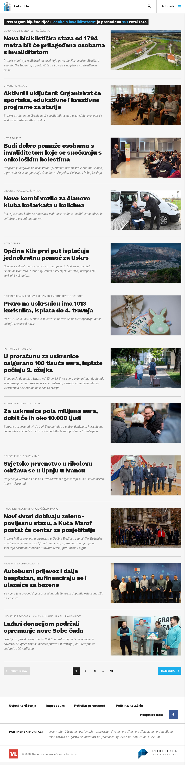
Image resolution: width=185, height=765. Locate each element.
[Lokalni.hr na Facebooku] (173, 714)
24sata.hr (71, 731)
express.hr (102, 731)
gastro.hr (77, 737)
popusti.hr (139, 737)
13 (111, 671)
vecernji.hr (56, 731)
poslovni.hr (86, 731)
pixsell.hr (154, 737)
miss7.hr (127, 731)
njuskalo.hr (123, 737)
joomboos (108, 737)
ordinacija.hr (164, 731)
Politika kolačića (129, 705)
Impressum (55, 705)
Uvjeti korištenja (22, 705)
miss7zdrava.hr (59, 737)
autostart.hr (92, 737)
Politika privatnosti (90, 705)
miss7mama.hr (144, 731)
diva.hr (115, 731)
